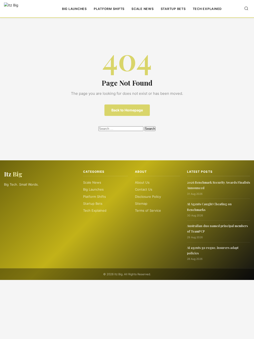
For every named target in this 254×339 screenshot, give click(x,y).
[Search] (246, 8)
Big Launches (74, 9)
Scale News (142, 9)
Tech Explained (207, 9)
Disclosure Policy (148, 197)
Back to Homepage (127, 110)
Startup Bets (173, 9)
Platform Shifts (109, 9)
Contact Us (143, 189)
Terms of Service (148, 210)
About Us (142, 182)
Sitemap (141, 203)
